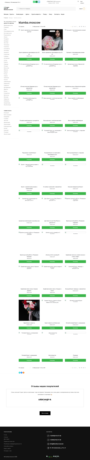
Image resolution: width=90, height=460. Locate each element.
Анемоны (6, 52)
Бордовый (6, 116)
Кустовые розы (8, 33)
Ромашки (75, 355)
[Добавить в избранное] (38, 31)
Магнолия (6, 68)
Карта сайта (7, 448)
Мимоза (6, 70)
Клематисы (7, 93)
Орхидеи (6, 41)
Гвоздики (6, 39)
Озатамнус (6, 101)
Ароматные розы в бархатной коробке (75, 86)
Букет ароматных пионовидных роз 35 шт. (29, 53)
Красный (6, 130)
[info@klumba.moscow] (48, 444)
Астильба (6, 50)
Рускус (5, 73)
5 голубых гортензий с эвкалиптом (52, 186)
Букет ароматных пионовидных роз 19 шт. (52, 53)
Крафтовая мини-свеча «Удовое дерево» (29, 289)
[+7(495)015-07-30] (48, 436)
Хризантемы (7, 103)
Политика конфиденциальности (13, 443)
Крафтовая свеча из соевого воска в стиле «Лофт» (75, 255)
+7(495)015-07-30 (55, 436)
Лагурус (6, 66)
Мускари (6, 97)
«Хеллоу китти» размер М (52, 255)
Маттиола (6, 95)
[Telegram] (39, 2)
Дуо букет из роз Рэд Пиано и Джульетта (52, 221)
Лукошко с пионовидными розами (75, 52)
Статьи (6, 437)
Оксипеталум (7, 104)
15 (81, 26)
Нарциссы (6, 99)
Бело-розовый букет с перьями (75, 152)
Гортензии (6, 54)
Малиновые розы (8, 25)
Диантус (6, 89)
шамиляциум (7, 81)
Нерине (6, 72)
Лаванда (6, 64)
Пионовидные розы (9, 31)
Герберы (6, 56)
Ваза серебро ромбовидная (75, 120)
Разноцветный (7, 126)
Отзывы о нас (8, 450)
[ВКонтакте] (21, 372)
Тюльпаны (6, 44)
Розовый (6, 132)
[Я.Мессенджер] (19, 372)
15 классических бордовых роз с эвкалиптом (52, 87)
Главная (6, 17)
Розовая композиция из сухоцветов (29, 120)
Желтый (6, 120)
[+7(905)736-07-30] (48, 440)
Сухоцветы (7, 48)
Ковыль (6, 62)
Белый (5, 128)
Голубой (6, 118)
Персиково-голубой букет (29, 152)
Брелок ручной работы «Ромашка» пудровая (75, 221)
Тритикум (6, 77)
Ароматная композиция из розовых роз (29, 221)
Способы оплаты (8, 446)
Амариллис (7, 83)
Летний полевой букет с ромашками (75, 323)
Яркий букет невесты (29, 323)
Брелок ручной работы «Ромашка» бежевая (29, 255)
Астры (5, 60)
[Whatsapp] (34, 2)
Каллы (5, 91)
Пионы (5, 37)
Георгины (6, 46)
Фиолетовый (7, 134)
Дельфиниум (7, 87)
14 (79, 26)
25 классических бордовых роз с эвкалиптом (29, 87)
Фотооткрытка (52, 355)
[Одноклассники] (23, 372)
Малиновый (7, 122)
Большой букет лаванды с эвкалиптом (75, 289)
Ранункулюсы (7, 35)
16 (83, 26)
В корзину (29, 59)
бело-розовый (7, 114)
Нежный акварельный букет (75, 186)
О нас (5, 434)
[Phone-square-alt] (36, 2)
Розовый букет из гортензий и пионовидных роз (52, 153)
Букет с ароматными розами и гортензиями (29, 187)
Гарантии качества (9, 441)
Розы (5, 29)
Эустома (6, 42)
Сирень (6, 75)
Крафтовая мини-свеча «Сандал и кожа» (52, 289)
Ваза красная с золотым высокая (52, 120)
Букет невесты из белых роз (52, 323)
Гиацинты (6, 85)
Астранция (6, 58)
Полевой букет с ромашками (29, 355)
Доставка (6, 439)
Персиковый (7, 124)
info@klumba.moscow (56, 444)
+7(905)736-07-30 (51, 1)
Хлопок (6, 79)
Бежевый (6, 112)
